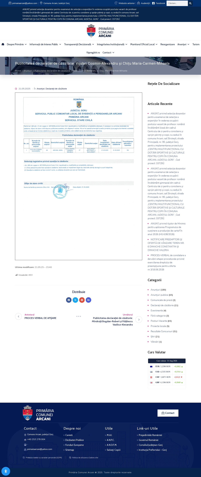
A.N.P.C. (110, 440)
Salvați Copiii (113, 450)
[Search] (190, 3)
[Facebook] (69, 300)
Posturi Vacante (159, 321)
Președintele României (150, 435)
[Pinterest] (82, 300)
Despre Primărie (15, 44)
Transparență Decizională (77, 44)
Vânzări (155, 341)
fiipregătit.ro (93, 52)
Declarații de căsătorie (56, 88)
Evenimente (157, 310)
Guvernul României (148, 440)
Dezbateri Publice (74, 440)
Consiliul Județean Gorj (151, 445)
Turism (195, 44)
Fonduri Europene (74, 445)
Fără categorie (158, 315)
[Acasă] (3, 44)
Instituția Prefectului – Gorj (153, 450)
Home (18, 71)
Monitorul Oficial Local (142, 44)
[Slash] (78, 316)
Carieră (68, 435)
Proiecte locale (158, 326)
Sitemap (69, 450)
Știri (153, 336)
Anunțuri (181, 44)
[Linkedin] (88, 300)
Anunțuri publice (159, 295)
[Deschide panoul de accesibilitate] (5, 471)
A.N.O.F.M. (112, 445)
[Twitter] (75, 300)
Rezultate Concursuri (162, 331)
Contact (107, 52)
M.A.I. (109, 435)
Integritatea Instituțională (110, 44)
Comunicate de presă (161, 300)
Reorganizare (168, 44)
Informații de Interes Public (44, 44)
